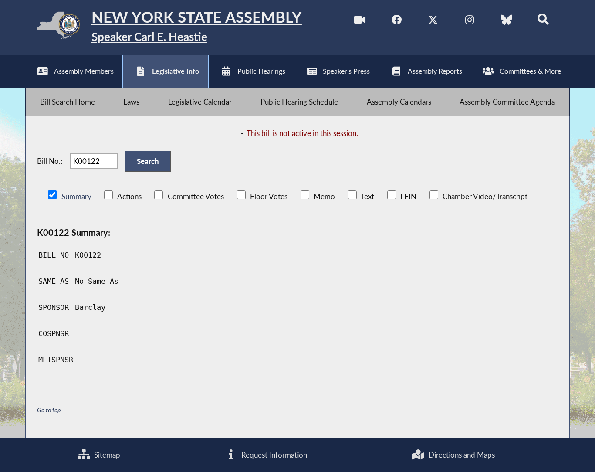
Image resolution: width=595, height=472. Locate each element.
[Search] (543, 21)
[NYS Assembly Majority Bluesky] (506, 21)
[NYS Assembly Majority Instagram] (470, 21)
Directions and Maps (461, 454)
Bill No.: (49, 161)
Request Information (273, 454)
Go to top (49, 410)
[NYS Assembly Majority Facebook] (396, 21)
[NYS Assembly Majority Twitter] (433, 21)
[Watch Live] (360, 21)
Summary (76, 196)
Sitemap (106, 454)
